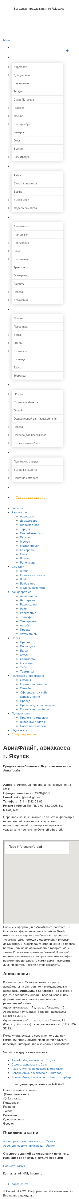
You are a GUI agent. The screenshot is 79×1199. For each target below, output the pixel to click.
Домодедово (22, 75)
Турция (18, 91)
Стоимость (20, 351)
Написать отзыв (14, 1166)
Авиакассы (18, 20)
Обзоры (18, 394)
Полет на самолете (26, 478)
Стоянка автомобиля (27, 443)
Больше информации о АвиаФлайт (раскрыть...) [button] (36, 927)
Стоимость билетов (26, 402)
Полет (20, 309)
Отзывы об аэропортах (26, 11)
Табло (17, 367)
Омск (17, 140)
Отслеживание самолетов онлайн (33, 15)
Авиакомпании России (26, 2)
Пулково (19, 108)
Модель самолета (25, 208)
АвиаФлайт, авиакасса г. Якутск (33, 1060)
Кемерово (20, 132)
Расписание (21, 243)
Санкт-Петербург (24, 99)
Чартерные (21, 234)
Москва (18, 116)
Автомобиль (21, 300)
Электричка (21, 275)
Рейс (17, 251)
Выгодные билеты (25, 470)
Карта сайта (20, 1184)
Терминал (20, 375)
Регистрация (21, 157)
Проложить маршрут (27, 461)
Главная (22, 47)
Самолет (22, 166)
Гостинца (19, 359)
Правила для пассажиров (30, 435)
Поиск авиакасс (22, 24)
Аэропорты (24, 58)
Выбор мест (21, 200)
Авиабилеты (21, 226)
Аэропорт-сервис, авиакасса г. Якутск (29, 1141)
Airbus (17, 175)
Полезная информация (34, 385)
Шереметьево (22, 83)
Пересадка (20, 326)
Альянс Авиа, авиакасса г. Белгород (37, 1073)
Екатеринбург (22, 124)
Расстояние (21, 259)
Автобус (19, 283)
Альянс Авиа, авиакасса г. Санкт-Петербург (42, 1077)
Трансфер (20, 267)
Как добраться (27, 217)
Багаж (17, 335)
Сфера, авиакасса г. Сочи (30, 1064)
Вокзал (18, 148)
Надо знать (24, 487)
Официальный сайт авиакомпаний (35, 418)
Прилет (18, 318)
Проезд (18, 292)
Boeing (18, 191)
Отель (18, 343)
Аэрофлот (20, 67)
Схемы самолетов (25, 183)
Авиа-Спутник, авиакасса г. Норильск (37, 1068)
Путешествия (26, 452)
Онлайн (18, 410)
